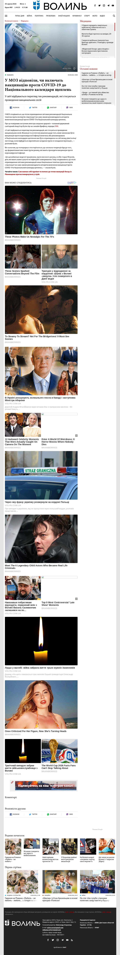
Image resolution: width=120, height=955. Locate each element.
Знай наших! (64, 16)
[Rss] (72, 940)
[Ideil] (60, 947)
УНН (56, 126)
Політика (39, 16)
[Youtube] (112, 6)
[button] (23, 4)
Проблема (50, 16)
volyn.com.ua (69, 912)
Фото (94, 16)
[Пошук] (114, 16)
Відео (102, 16)
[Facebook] (95, 6)
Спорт (87, 16)
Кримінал (77, 16)
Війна (29, 16)
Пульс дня (19, 16)
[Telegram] (108, 6)
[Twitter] (99, 6)
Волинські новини (11, 21)
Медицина (24, 21)
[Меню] (6, 16)
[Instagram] (104, 6)
